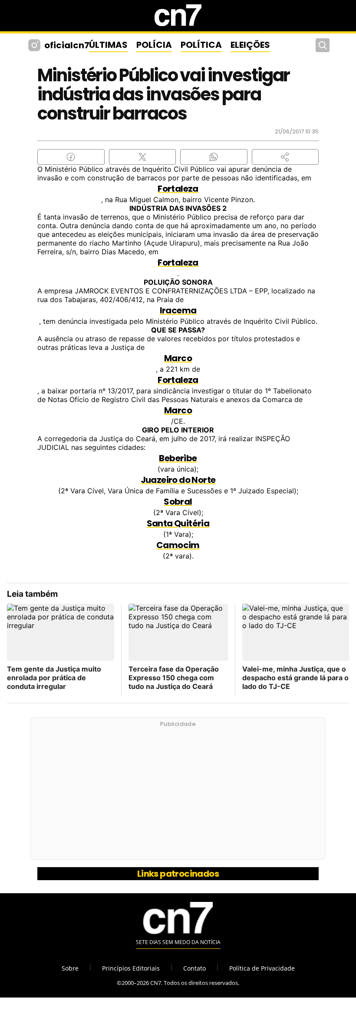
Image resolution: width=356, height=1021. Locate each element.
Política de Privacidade (262, 968)
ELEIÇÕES (250, 45)
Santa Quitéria (178, 523)
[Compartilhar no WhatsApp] (213, 157)
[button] (285, 157)
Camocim (178, 545)
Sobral (178, 502)
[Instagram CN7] (35, 45)
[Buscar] (323, 45)
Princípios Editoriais (131, 968)
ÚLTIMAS (108, 45)
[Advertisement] (178, 793)
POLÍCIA (154, 45)
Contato (194, 968)
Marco (178, 358)
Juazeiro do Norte (178, 480)
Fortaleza (178, 189)
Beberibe (178, 458)
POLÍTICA (201, 45)
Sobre (70, 968)
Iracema (178, 310)
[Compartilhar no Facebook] (71, 157)
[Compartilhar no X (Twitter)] (142, 157)
